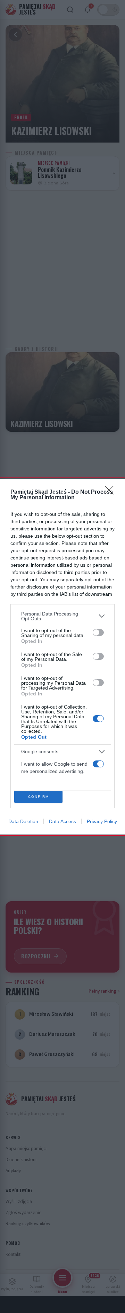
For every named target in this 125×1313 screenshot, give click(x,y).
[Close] (111, 492)
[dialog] (62, 657)
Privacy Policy (102, 821)
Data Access (62, 821)
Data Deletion (23, 821)
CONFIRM (38, 797)
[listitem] (62, 616)
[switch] (98, 632)
